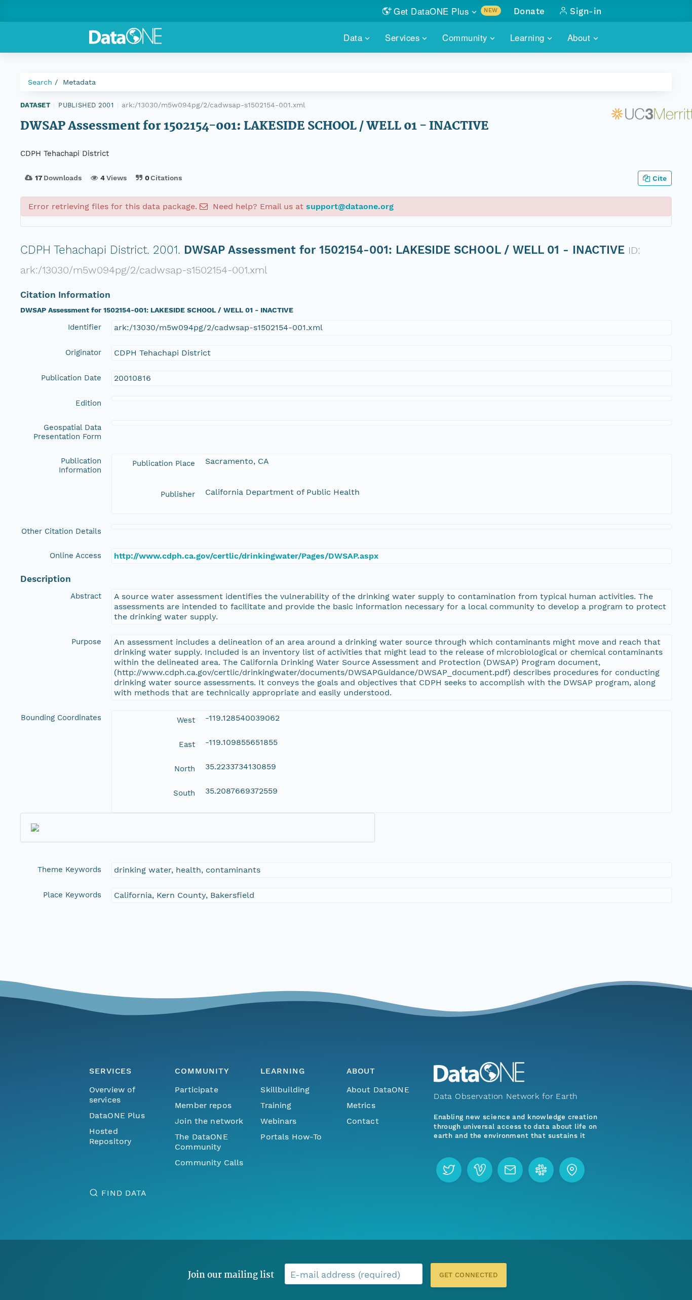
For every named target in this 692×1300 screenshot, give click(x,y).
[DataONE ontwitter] (449, 1170)
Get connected (468, 1275)
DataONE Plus (117, 1115)
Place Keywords (72, 894)
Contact (363, 1121)
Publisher (178, 494)
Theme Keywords (69, 869)
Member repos (203, 1105)
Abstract (85, 596)
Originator (83, 352)
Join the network (209, 1121)
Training (275, 1105)
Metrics (361, 1105)
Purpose (86, 641)
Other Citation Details (61, 531)
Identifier (84, 327)
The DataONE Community (201, 1142)
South (184, 793)
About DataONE (378, 1089)
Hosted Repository (110, 1136)
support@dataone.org (350, 206)
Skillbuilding (285, 1089)
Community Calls (209, 1162)
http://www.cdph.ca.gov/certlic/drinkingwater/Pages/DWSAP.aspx (246, 556)
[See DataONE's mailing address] (572, 1170)
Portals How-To (291, 1136)
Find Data (123, 1193)
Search (40, 82)
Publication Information (80, 465)
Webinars (278, 1121)
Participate (196, 1089)
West (186, 720)
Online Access (75, 555)
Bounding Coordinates (61, 717)
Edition (88, 403)
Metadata (79, 82)
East (187, 744)
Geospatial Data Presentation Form (67, 432)
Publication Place (163, 463)
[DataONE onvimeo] (479, 1170)
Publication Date (71, 377)
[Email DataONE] (510, 1170)
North (184, 768)
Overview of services (112, 1095)
